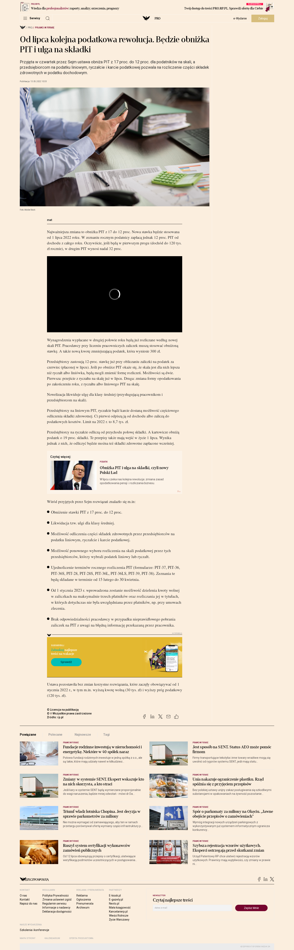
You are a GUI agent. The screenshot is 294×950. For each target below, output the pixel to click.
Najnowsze (83, 734)
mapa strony (27, 938)
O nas (23, 895)
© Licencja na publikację (63, 709)
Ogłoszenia (83, 899)
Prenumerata (84, 903)
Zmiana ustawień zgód (56, 899)
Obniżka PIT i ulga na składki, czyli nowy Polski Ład (134, 470)
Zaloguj (263, 18)
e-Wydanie (240, 18)
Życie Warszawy (119, 919)
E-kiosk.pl (115, 895)
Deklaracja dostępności (56, 911)
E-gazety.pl (116, 899)
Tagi (106, 734)
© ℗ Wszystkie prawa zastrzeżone (69, 713)
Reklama (82, 895)
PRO (157, 18)
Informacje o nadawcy (56, 907)
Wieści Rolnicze (118, 915)
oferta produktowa (81, 938)
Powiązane (28, 734)
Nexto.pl (114, 903)
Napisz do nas (28, 903)
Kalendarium (52, 938)
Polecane (55, 734)
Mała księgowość (120, 907)
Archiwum (82, 907)
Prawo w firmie (44, 27)
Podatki (104, 462)
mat (49, 220)
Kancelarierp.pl (118, 911)
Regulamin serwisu (54, 903)
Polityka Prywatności (55, 895)
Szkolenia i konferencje (34, 930)
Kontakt (25, 899)
